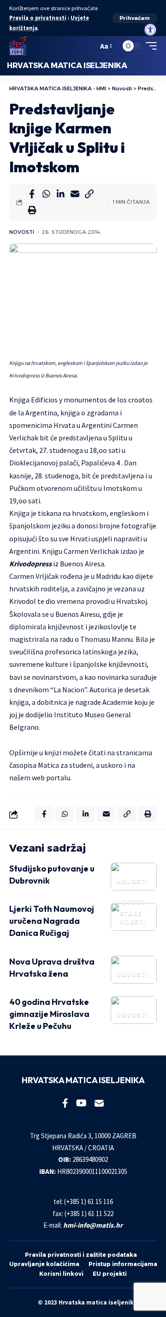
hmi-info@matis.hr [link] (93, 1225)
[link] (150, 29)
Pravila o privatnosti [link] (37, 17)
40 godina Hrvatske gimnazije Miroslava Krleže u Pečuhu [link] (49, 1014)
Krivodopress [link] (30, 563)
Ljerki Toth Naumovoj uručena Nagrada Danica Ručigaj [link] (51, 920)
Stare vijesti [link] (133, 917)
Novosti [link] (21, 232)
